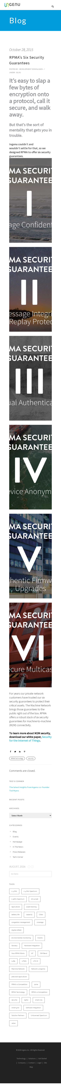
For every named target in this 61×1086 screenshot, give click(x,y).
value (13, 1023)
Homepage (17, 842)
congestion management (20, 922)
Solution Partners (17, 1015)
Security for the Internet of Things (30, 738)
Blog (18, 73)
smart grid (15, 1008)
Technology (21, 1058)
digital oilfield (16, 930)
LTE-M (35, 961)
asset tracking (31, 907)
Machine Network (18, 969)
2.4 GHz (14, 891)
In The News (18, 847)
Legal (39, 1063)
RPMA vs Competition (39, 992)
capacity (29, 915)
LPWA (24, 961)
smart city (38, 1000)
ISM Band (43, 953)
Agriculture (15, 907)
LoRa (13, 961)
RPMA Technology (17, 758)
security (30, 758)
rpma (36, 984)
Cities (41, 915)
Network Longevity (38, 969)
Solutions (32, 1058)
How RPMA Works (18, 953)
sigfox (26, 1000)
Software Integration (33, 1008)
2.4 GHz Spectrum (30, 891)
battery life (15, 915)
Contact (31, 1063)
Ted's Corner (18, 857)
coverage (40, 922)
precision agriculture (19, 977)
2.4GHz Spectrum (17, 899)
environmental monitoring (21, 938)
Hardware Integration (32, 946)
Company (22, 1063)
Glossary (14, 946)
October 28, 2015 (21, 49)
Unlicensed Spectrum (39, 1015)
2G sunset (34, 899)
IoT (32, 953)
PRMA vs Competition (19, 984)
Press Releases (19, 852)
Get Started (42, 1058)
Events (15, 837)
